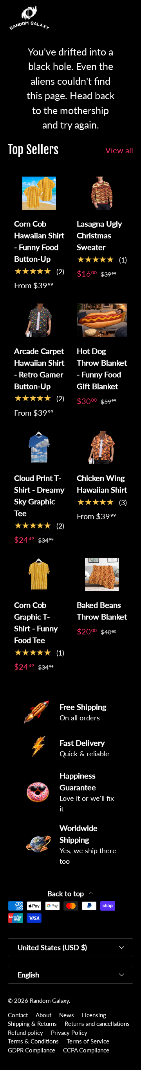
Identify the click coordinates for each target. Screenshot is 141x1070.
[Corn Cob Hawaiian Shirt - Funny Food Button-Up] (39, 193)
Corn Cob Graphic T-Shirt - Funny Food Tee (36, 622)
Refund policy (25, 1032)
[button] (111, 17)
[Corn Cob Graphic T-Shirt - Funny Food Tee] (39, 574)
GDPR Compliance (31, 1050)
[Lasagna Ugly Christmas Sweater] (102, 193)
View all (119, 150)
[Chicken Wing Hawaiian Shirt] (102, 447)
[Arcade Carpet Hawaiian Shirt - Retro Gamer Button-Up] (39, 320)
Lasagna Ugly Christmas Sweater (99, 235)
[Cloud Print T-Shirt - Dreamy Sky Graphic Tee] (39, 447)
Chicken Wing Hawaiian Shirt (102, 483)
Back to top (66, 894)
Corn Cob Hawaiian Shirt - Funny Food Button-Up (39, 241)
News (66, 1014)
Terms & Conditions (33, 1041)
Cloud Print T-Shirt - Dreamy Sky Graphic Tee (39, 495)
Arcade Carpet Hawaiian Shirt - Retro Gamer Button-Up (39, 368)
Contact (18, 1014)
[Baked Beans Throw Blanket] (102, 574)
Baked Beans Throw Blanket (102, 610)
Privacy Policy (69, 1032)
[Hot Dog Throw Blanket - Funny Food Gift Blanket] (102, 320)
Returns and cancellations (97, 1023)
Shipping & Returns (32, 1023)
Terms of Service (88, 1041)
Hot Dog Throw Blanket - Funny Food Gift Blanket (102, 368)
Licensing (94, 1014)
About (43, 1014)
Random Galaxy (49, 1000)
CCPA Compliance (86, 1050)
